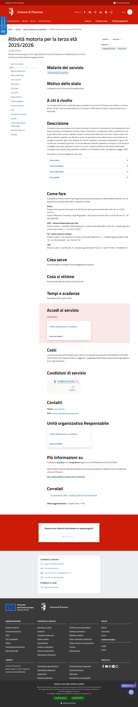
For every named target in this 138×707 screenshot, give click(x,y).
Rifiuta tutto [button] (78, 698)
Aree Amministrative (13, 631)
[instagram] (110, 666)
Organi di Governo (12, 627)
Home (10, 29)
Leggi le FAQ (42, 674)
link (90, 693)
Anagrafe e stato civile (46, 635)
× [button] (135, 683)
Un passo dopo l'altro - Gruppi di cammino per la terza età (73, 495)
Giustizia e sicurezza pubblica (80, 627)
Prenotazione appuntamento (48, 666)
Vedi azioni (116, 39)
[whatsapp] (117, 666)
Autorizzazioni (43, 643)
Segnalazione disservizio (46, 670)
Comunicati (105, 631)
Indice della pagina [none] (17, 64)
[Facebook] (84, 11)
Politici (8, 643)
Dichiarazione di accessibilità (79, 678)
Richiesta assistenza (45, 678)
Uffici (7, 635)
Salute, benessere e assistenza (34, 29)
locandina (60, 462)
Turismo (72, 647)
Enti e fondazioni (12, 639)
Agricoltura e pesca (45, 627)
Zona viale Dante (57, 171)
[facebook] (103, 666)
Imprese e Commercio (77, 631)
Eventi (103, 649)
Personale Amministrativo (15, 647)
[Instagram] (94, 11)
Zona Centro (55, 160)
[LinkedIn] (100, 11)
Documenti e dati (12, 650)
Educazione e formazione (47, 654)
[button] (129, 12)
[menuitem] (14, 21)
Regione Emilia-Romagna (15, 3)
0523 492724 (60, 409)
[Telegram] (105, 11)
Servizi (18, 29)
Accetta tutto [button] (60, 698)
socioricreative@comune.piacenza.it (65, 413)
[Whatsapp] (110, 11)
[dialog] (69, 694)
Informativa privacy (76, 670)
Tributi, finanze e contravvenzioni (81, 643)
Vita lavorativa (74, 650)
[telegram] (113, 666)
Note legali (73, 674)
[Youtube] (89, 11)
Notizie (104, 627)
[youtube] (106, 666)
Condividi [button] (105, 39)
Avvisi (103, 635)
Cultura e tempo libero (46, 650)
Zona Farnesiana (56, 165)
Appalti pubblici (43, 639)
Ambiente (41, 631)
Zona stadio (54, 177)
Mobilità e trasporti (76, 635)
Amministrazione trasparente (80, 666)
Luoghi (103, 646)
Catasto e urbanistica (45, 647)
